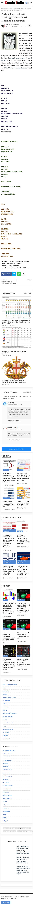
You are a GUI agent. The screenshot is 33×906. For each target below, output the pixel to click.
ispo (3, 263)
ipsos (5, 720)
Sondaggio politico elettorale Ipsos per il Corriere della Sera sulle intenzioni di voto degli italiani (16, 322)
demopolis (7, 704)
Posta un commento (16, 449)
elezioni (11, 261)
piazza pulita (8, 798)
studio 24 (7, 811)
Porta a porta (7, 266)
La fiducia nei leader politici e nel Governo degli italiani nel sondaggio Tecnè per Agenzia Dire (23, 608)
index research (8, 716)
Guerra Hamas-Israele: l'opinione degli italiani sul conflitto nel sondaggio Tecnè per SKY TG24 (23, 570)
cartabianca (8, 770)
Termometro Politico (10, 697)
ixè (5, 726)
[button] (31, 3)
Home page (5, 9)
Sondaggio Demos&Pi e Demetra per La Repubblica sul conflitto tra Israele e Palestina (23, 539)
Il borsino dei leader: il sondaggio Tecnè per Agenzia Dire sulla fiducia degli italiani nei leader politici (9, 664)
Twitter (14, 274)
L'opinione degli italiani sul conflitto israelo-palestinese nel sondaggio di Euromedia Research (9, 570)
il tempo (6, 779)
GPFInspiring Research (11, 684)
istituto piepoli (8, 723)
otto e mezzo (8, 795)
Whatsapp (19, 274)
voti (11, 9)
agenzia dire (8, 760)
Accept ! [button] (6, 902)
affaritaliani (7, 757)
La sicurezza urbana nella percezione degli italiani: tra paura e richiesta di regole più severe (9, 478)
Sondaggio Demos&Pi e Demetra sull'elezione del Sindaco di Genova (14, 381)
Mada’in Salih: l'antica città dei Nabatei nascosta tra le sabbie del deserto (23, 860)
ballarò (6, 766)
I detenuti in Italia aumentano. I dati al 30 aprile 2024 (23, 503)
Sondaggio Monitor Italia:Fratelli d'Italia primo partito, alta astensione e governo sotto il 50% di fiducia (9, 608)
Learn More (12, 898)
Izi (4, 688)
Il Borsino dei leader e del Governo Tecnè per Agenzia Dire (23, 635)
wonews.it (22, 842)
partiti (19, 263)
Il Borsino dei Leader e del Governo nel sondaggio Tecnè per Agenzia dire (9, 636)
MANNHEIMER (11, 263)
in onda (6, 782)
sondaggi (16, 266)
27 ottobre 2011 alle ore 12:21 (15, 404)
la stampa (7, 789)
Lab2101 (6, 691)
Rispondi (11, 420)
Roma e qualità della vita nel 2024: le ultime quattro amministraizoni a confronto (23, 477)
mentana (7, 792)
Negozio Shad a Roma (24, 828)
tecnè (6, 735)
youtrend (7, 739)
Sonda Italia (11, 427)
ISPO (5, 68)
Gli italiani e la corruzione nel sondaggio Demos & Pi (9, 504)
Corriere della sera (9, 750)
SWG (9, 68)
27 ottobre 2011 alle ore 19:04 (15, 429)
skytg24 (6, 808)
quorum (6, 732)
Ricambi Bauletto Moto (10, 828)
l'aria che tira (8, 785)
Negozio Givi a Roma (10, 831)
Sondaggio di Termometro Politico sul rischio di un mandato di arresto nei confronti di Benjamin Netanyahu (9, 541)
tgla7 (6, 821)
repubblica (7, 805)
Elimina (18, 420)
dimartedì (7, 773)
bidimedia (7, 700)
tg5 (5, 817)
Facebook (7, 274)
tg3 (5, 814)
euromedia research (23, 261)
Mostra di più (27, 293)
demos (6, 707)
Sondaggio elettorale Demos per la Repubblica (14, 352)
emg (5, 710)
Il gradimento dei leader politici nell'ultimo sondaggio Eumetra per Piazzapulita (23, 662)
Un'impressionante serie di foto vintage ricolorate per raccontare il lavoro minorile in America (22, 850)
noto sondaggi (8, 729)
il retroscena (8, 776)
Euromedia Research (20, 68)
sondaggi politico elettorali (11, 268)
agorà (6, 763)
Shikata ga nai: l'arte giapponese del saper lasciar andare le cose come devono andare (23, 870)
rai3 (5, 801)
